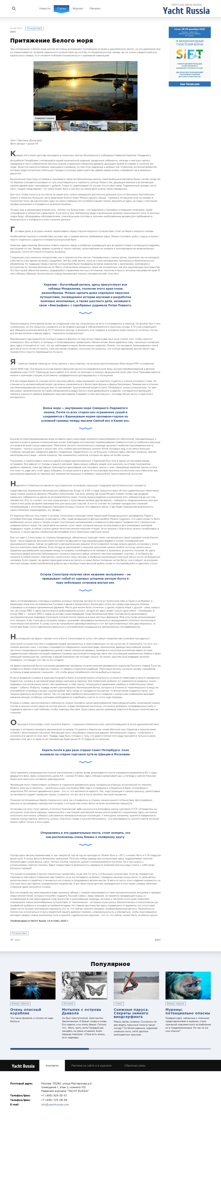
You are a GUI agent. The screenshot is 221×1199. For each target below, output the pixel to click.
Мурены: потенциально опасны (188, 1011)
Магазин (95, 8)
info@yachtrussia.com (55, 1104)
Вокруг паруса (20, 1003)
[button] (135, 91)
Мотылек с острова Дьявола (81, 1011)
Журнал (77, 8)
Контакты (52, 1065)
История (68, 1003)
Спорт (118, 1003)
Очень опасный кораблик (25, 1011)
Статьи (61, 8)
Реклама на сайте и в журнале (91, 1065)
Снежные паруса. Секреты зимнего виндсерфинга (131, 1013)
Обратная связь (134, 1065)
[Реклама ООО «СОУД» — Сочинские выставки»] (190, 57)
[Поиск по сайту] (13, 8)
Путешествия (34, 28)
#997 (13, 32)
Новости (44, 8)
